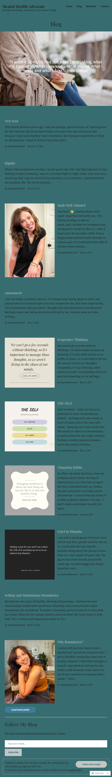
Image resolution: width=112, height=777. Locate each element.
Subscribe (13, 752)
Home (69, 6)
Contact (104, 6)
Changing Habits (69, 467)
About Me (91, 6)
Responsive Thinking (72, 339)
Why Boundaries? (70, 642)
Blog (79, 6)
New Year (11, 121)
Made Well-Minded (71, 205)
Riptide (10, 163)
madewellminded (16, 146)
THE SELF (64, 403)
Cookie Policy (75, 770)
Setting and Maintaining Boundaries (31, 595)
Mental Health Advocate (23, 6)
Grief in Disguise (69, 531)
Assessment (13, 293)
